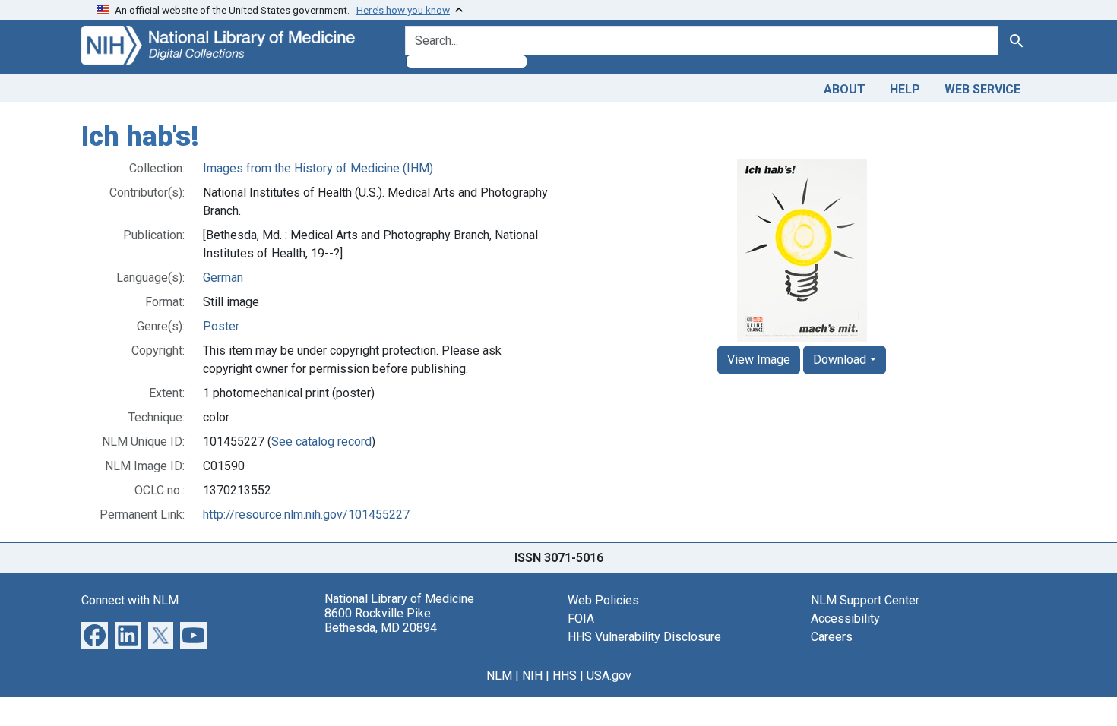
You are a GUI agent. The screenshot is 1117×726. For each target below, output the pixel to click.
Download (839, 359)
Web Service (982, 89)
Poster (221, 326)
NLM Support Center (865, 600)
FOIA (581, 618)
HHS (564, 675)
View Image (758, 359)
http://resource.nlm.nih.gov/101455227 (306, 514)
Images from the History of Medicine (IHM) (318, 168)
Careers (832, 637)
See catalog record (321, 441)
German (223, 277)
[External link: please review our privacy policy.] (94, 634)
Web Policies (603, 600)
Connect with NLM (130, 600)
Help (905, 89)
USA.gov (609, 675)
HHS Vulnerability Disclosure (644, 637)
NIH (532, 675)
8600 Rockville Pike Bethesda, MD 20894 (380, 620)
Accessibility (845, 618)
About (844, 89)
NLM (499, 675)
